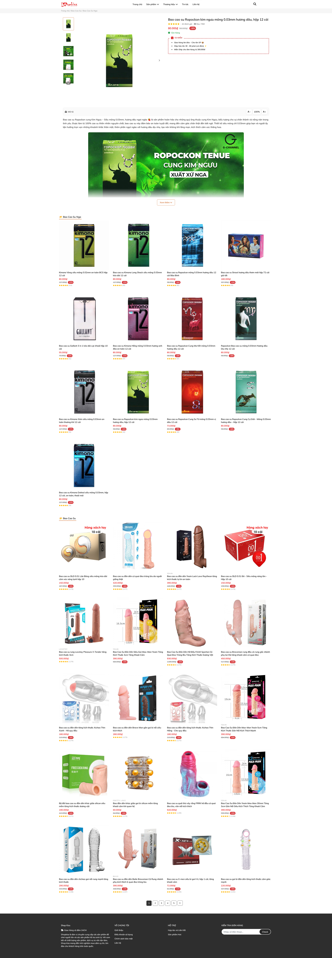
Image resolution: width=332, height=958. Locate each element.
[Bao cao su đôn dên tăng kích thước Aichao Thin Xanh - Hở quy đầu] (84, 698)
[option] (68, 23)
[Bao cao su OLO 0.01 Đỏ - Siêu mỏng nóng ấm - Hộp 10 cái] (246, 547)
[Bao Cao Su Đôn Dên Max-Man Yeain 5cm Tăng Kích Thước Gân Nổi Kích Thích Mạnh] (246, 698)
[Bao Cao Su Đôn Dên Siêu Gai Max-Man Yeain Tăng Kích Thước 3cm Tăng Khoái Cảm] (138, 622)
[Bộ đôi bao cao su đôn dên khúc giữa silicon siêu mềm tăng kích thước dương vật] (84, 774)
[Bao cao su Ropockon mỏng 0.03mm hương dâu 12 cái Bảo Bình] (192, 245)
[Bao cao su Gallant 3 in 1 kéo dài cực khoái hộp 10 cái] (84, 319)
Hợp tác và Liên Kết (177, 930)
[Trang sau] (180, 903)
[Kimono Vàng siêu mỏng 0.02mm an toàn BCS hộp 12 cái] (84, 245)
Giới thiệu (119, 930)
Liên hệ (118, 943)
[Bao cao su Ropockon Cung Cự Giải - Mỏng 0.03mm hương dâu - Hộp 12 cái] (246, 392)
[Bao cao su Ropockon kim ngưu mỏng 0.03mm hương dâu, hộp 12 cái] (119, 60)
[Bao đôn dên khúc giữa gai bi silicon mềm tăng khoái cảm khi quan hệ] (138, 774)
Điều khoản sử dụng (124, 934)
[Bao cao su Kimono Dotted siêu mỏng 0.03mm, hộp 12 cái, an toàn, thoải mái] (84, 465)
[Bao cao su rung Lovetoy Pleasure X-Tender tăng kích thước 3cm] (84, 622)
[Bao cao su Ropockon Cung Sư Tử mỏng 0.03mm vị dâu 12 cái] (192, 392)
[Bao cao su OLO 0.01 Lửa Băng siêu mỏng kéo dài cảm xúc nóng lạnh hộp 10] (84, 547)
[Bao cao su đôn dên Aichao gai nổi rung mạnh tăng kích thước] (84, 850)
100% (257, 111)
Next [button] (159, 60)
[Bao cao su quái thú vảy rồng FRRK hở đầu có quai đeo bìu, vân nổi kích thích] (192, 774)
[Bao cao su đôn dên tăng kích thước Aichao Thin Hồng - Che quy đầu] (192, 698)
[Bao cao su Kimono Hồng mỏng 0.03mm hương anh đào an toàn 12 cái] (138, 319)
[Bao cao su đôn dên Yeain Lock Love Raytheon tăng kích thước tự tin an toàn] (192, 547)
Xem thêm (165, 202)
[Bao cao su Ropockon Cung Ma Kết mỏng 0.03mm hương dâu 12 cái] (192, 319)
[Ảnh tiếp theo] (68, 83)
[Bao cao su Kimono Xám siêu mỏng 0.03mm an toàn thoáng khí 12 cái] (84, 392)
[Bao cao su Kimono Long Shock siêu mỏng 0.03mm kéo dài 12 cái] (138, 245)
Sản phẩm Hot (174, 934)
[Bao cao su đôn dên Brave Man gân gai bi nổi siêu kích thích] (138, 698)
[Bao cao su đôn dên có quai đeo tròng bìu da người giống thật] (138, 547)
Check (265, 932)
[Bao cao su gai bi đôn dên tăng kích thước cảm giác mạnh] (246, 850)
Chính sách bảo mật (124, 938)
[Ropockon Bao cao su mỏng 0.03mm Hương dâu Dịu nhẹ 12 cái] (246, 319)
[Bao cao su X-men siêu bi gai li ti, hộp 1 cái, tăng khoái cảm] (192, 850)
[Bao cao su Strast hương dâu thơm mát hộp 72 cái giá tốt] (246, 245)
